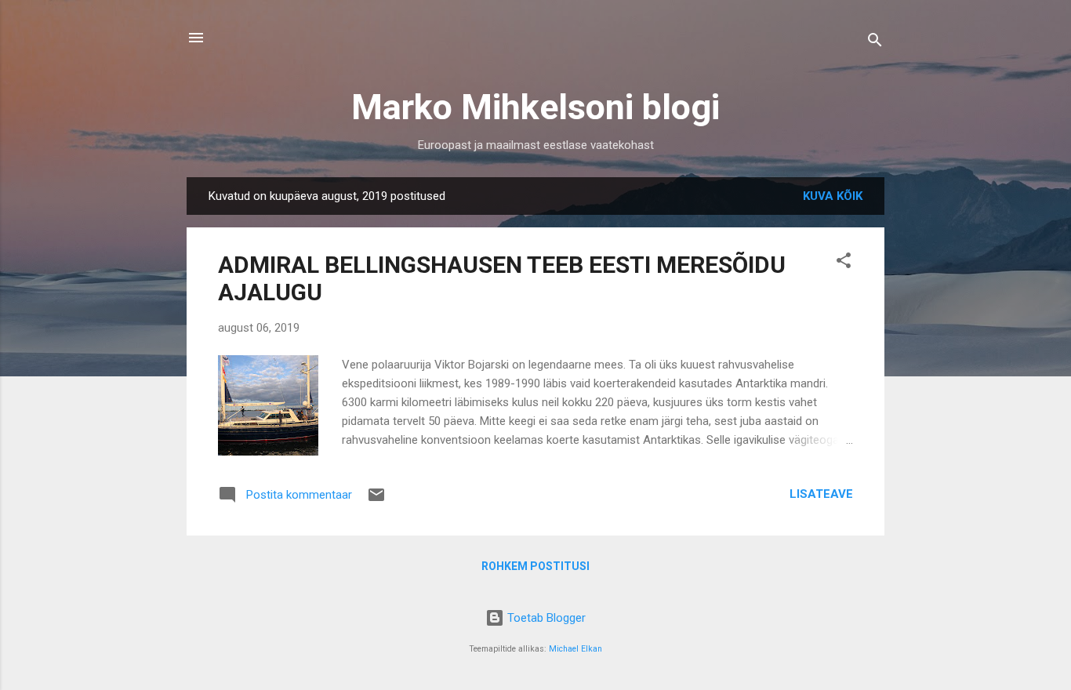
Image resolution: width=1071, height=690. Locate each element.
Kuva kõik (832, 196)
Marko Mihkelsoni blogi (535, 107)
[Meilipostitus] (376, 500)
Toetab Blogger (545, 618)
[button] (843, 263)
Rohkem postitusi (535, 566)
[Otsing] (875, 43)
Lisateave (821, 494)
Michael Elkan (575, 649)
